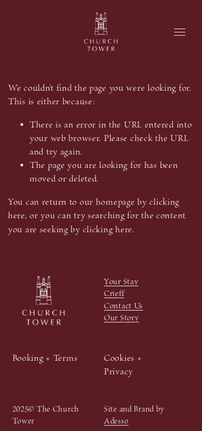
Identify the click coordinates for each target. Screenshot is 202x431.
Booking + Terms (45, 358)
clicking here (108, 229)
